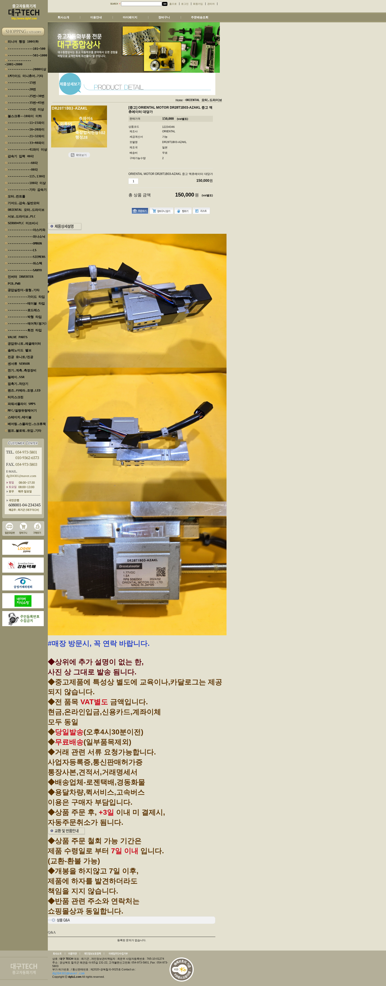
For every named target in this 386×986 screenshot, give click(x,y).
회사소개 (63, 17)
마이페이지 (130, 17)
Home (179, 100)
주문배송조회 (199, 17)
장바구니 (164, 17)
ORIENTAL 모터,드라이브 (203, 100)
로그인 (185, 3)
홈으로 (173, 3)
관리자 (211, 3)
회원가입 (198, 3)
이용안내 (96, 17)
